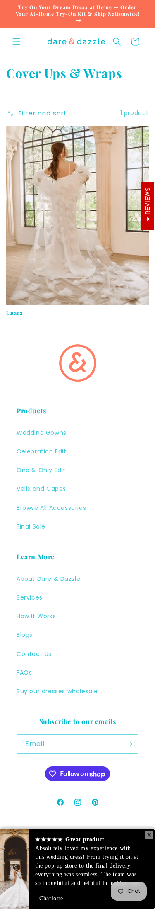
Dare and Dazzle (73, 868)
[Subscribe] (129, 744)
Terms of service (57, 891)
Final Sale (31, 526)
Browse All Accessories (51, 508)
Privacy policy (112, 878)
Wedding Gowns (42, 433)
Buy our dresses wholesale (57, 691)
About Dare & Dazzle (48, 579)
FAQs (24, 672)
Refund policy (69, 878)
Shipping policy (107, 891)
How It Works (36, 616)
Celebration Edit (42, 451)
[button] (16, 41)
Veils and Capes (41, 489)
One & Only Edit (41, 470)
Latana (14, 313)
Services (30, 597)
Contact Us (34, 654)
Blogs (25, 635)
